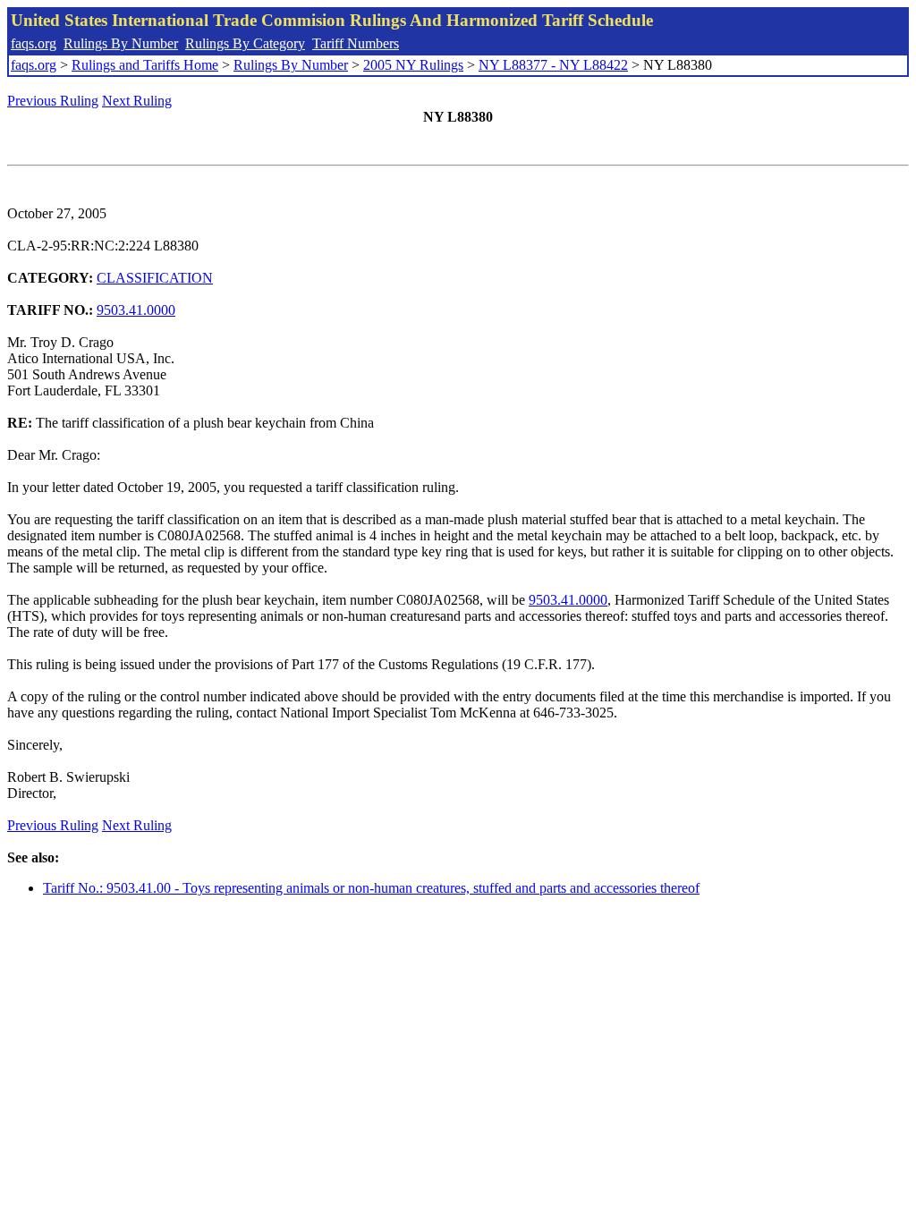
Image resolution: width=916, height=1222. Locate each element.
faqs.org (33, 43)
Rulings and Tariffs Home (145, 64)
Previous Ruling (52, 100)
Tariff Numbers (355, 43)
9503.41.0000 (136, 310)
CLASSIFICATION (155, 277)
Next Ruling (137, 100)
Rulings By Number (121, 43)
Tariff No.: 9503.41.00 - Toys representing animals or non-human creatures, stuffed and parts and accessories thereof (371, 887)
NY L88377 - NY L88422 (553, 64)
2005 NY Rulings (413, 64)
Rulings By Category (245, 43)
